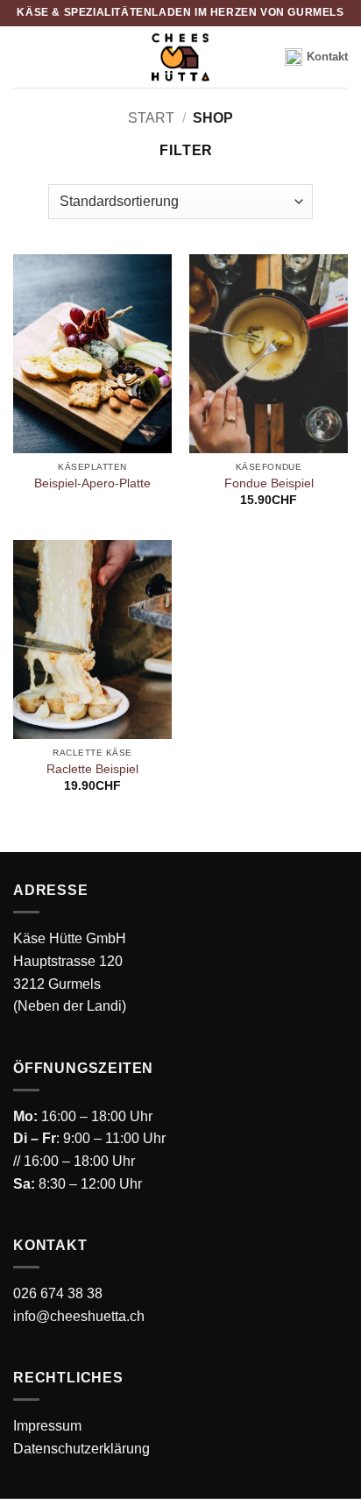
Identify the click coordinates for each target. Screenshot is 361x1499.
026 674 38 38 (58, 1293)
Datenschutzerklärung (81, 1448)
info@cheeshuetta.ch (79, 1316)
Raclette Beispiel (92, 769)
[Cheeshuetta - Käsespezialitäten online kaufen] (180, 57)
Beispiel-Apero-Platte (92, 483)
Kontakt (327, 56)
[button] (179, 150)
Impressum (47, 1425)
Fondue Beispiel (269, 483)
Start (151, 117)
